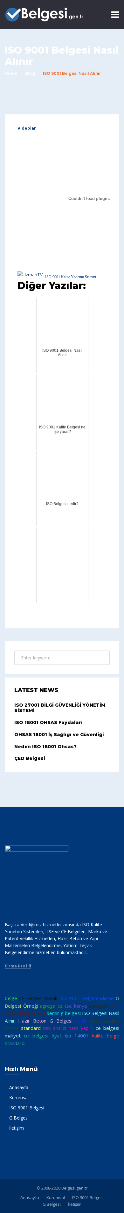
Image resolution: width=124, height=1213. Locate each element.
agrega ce (51, 1006)
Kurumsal (19, 1097)
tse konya (76, 1006)
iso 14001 (77, 1035)
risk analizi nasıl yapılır (68, 1028)
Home (11, 73)
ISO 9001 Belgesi (26, 1108)
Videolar (26, 128)
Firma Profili (18, 966)
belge (11, 998)
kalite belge (105, 1035)
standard (31, 1028)
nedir (81, 1020)
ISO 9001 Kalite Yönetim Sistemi (70, 277)
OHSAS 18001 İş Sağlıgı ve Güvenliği (59, 734)
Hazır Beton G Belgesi (45, 1020)
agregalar (99, 1006)
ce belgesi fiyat (42, 1035)
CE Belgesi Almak (38, 998)
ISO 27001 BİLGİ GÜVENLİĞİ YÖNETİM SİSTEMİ (60, 707)
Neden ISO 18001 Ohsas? (45, 746)
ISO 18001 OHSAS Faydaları (48, 722)
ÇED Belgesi (29, 758)
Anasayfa (18, 1087)
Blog (30, 73)
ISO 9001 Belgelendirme (86, 998)
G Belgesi (19, 1118)
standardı (15, 1043)
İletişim (16, 1128)
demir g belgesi (63, 1013)
